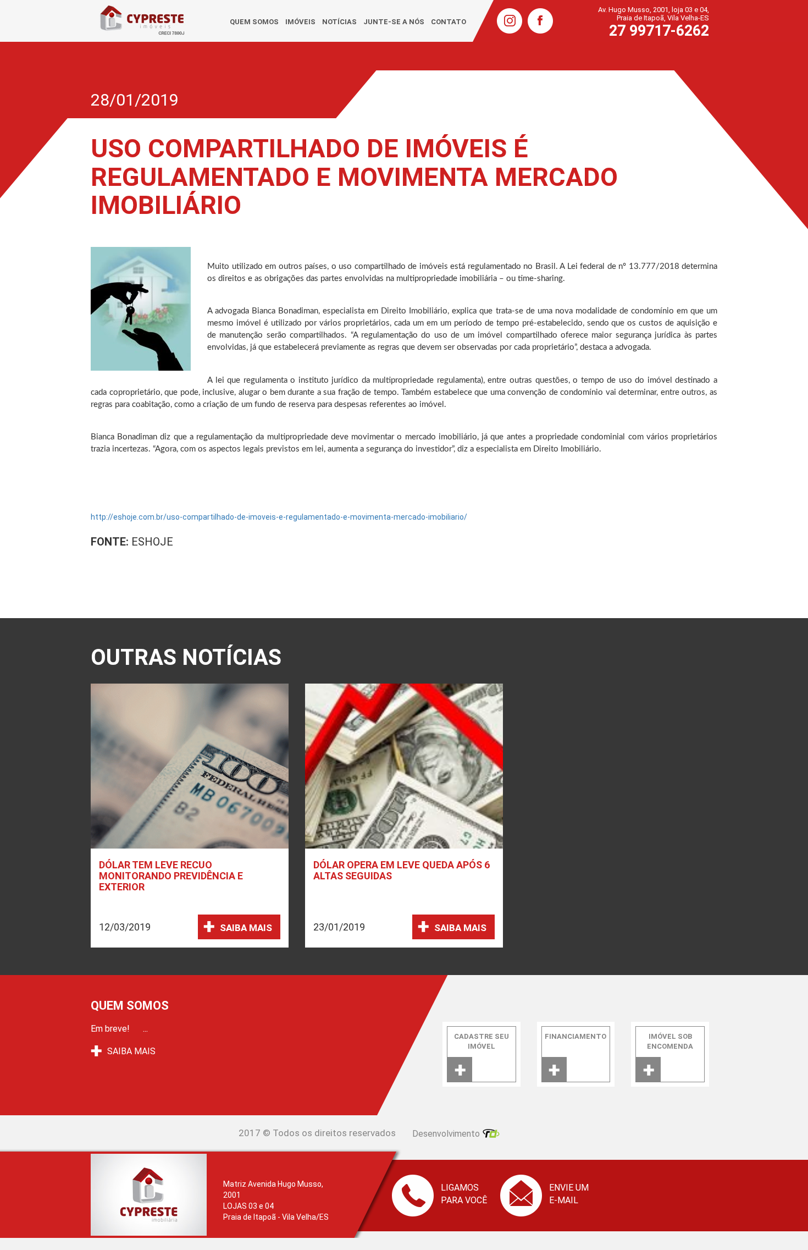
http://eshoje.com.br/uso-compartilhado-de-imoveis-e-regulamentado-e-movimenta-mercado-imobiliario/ (279, 517)
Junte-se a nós (393, 22)
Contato (448, 22)
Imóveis (300, 22)
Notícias (339, 22)
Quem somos (254, 22)
